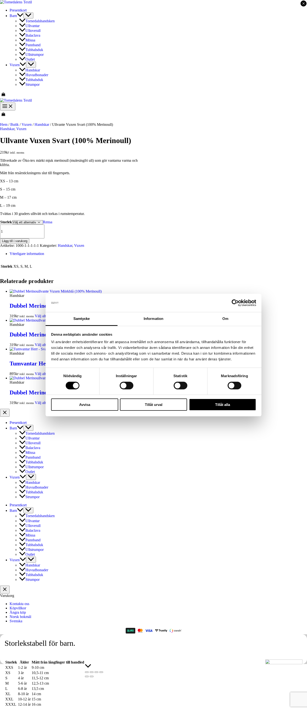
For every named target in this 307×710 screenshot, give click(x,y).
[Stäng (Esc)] (101, 672)
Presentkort (18, 10)
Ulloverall (33, 31)
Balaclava (32, 35)
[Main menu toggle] (7, 106)
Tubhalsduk (34, 50)
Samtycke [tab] (81, 319)
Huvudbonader (36, 75)
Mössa (30, 40)
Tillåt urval (153, 405)
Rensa (47, 222)
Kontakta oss (19, 604)
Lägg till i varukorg (14, 241)
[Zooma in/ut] (87, 672)
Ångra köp (18, 612)
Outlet (30, 59)
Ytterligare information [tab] (27, 254)
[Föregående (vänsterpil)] (87, 676)
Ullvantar (32, 26)
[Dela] (96, 672)
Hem (3, 124)
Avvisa (84, 405)
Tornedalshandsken (40, 21)
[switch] (126, 385)
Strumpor (32, 84)
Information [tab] (153, 319)
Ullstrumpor (34, 54)
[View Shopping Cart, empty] (153, 94)
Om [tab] (225, 319)
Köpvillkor (18, 608)
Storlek (6, 222)
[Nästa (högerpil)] (92, 676)
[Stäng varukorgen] (5, 590)
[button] (20, 16)
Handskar (32, 70)
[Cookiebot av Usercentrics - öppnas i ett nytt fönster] (235, 302)
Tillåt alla (222, 405)
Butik (14, 124)
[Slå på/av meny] (28, 15)
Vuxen (15, 65)
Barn (13, 16)
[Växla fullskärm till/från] (92, 672)
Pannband (33, 45)
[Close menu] (5, 413)
